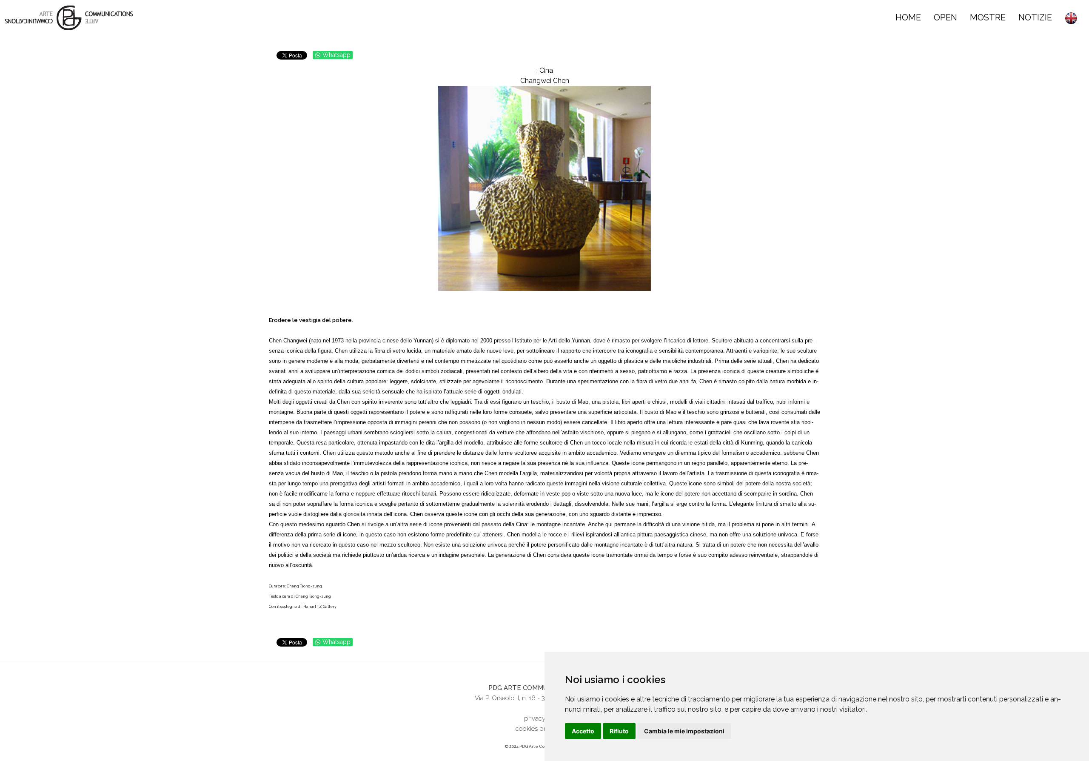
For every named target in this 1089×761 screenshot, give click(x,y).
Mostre (988, 17)
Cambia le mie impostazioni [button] (684, 731)
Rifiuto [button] (619, 731)
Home (908, 17)
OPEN (945, 17)
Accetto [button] (583, 731)
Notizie (1035, 17)
